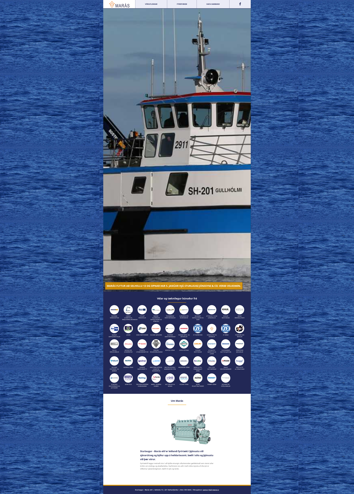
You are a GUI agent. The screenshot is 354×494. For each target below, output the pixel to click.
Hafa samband (213, 4)
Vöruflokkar (151, 4)
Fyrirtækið (182, 4)
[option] (177, 150)
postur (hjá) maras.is (211, 490)
